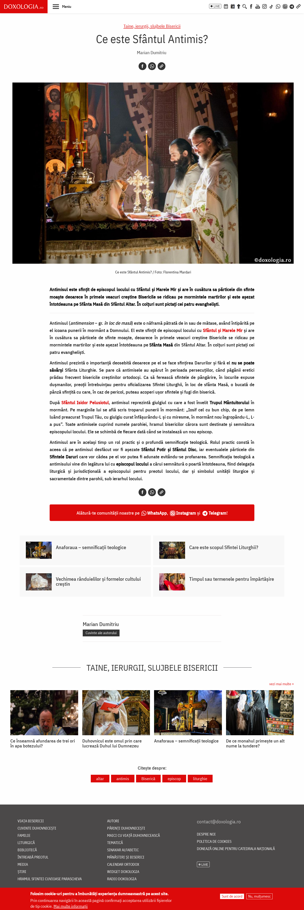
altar (100, 778)
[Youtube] (258, 6)
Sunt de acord (232, 896)
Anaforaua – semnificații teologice (91, 547)
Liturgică (26, 843)
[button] (62, 6)
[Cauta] (245, 6)
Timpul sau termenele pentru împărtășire (231, 578)
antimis (122, 778)
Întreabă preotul (33, 857)
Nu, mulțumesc (259, 896)
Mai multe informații (71, 906)
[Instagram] (264, 6)
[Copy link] (161, 66)
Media (23, 864)
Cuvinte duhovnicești (37, 828)
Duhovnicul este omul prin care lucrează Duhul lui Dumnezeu (112, 743)
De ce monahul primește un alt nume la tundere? (255, 743)
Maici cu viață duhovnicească (133, 835)
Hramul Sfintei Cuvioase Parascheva (50, 879)
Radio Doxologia (121, 879)
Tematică (115, 843)
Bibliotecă (27, 850)
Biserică (148, 778)
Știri (22, 872)
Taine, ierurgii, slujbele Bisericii (152, 26)
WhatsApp (157, 513)
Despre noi (206, 834)
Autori (113, 821)
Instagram (186, 513)
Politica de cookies (214, 841)
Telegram (217, 513)
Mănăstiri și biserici (125, 857)
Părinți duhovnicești (126, 828)
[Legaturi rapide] (298, 6)
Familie (24, 835)
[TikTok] (271, 6)
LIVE (217, 6)
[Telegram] (292, 6)
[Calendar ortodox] (226, 6)
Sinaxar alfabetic (123, 850)
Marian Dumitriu (151, 52)
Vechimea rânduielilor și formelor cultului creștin (98, 581)
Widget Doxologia (123, 872)
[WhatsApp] (278, 6)
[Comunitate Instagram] (285, 6)
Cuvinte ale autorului (101, 632)
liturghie (200, 778)
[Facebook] (251, 6)
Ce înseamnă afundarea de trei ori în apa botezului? (42, 743)
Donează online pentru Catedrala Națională (236, 849)
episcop (174, 778)
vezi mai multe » (281, 683)
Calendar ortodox (123, 864)
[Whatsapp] (152, 66)
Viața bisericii (31, 821)
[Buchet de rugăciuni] (239, 6)
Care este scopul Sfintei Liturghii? (223, 547)
